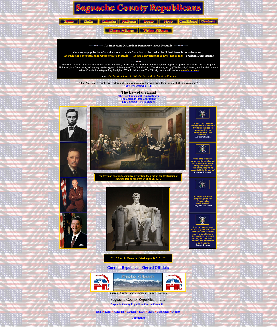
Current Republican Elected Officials (138, 267)
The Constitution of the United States (138, 96)
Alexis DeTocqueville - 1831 (138, 85)
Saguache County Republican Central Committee (138, 304)
